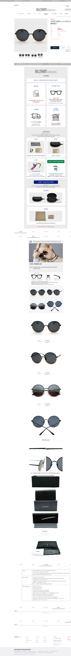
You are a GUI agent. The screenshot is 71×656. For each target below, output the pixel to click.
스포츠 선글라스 (54, 13)
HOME (57, 16)
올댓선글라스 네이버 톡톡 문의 (58, 640)
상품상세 (33, 231)
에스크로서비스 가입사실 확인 (26, 649)
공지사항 (37, 636)
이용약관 (27, 638)
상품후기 (58, 231)
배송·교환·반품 (46, 231)
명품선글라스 (60, 16)
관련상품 (20, 231)
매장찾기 (37, 640)
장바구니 (64, 47)
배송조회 (45, 638)
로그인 (64, 5)
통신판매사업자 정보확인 (18, 649)
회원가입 (67, 5)
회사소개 (27, 636)
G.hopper (64, 16)
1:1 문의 (37, 638)
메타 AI (61, 13)
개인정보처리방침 (28, 640)
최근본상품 (45, 640)
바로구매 (55, 47)
